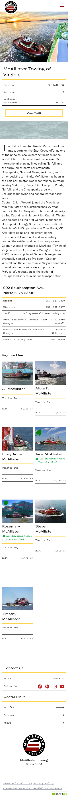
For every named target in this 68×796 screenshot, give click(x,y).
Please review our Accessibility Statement (32, 788)
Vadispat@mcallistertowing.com (44, 313)
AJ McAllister (13, 389)
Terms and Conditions (17, 783)
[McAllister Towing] (9, 7)
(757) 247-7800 (54, 300)
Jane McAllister (48, 454)
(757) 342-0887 (54, 307)
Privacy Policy (43, 783)
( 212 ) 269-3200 (52, 678)
